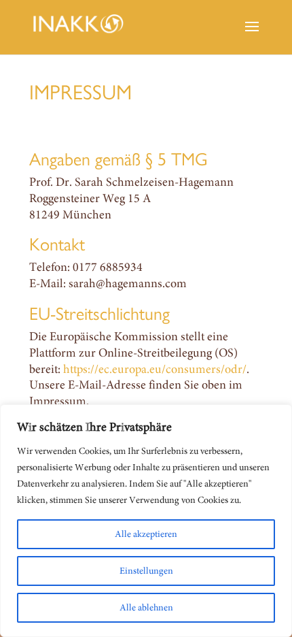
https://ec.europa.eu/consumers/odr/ (155, 368)
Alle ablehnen (146, 607)
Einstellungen (146, 570)
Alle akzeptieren (146, 533)
